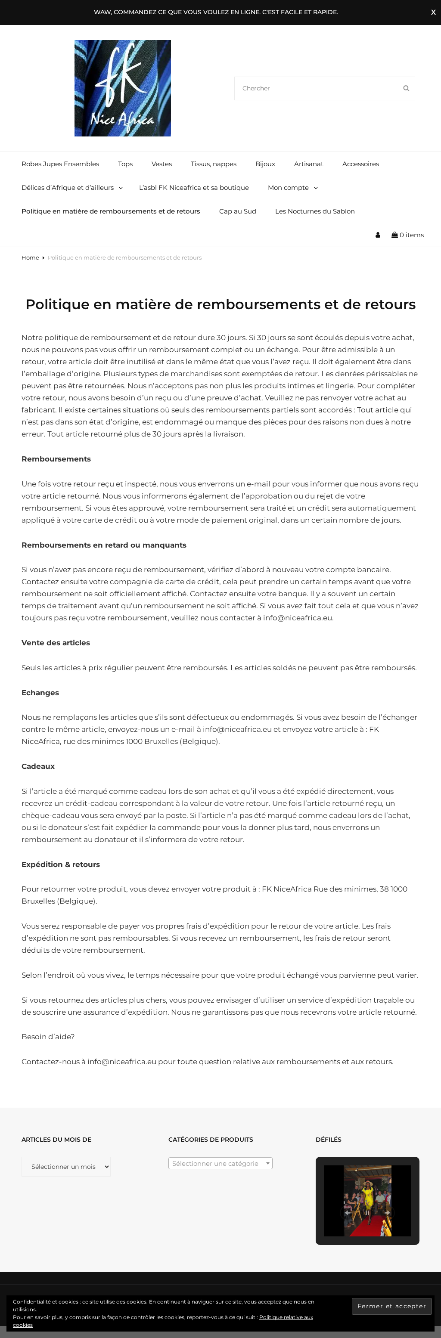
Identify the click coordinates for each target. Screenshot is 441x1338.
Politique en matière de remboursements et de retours (111, 211)
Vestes (162, 164)
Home (30, 257)
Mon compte (288, 187)
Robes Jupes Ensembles (60, 164)
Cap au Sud (237, 211)
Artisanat (308, 164)
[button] (347, 1212)
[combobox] (220, 1163)
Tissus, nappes (213, 164)
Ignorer (433, 12)
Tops (125, 164)
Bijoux (265, 164)
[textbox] (220, 1164)
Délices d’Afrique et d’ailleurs (68, 187)
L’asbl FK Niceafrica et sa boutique (194, 187)
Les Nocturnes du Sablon (315, 211)
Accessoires (360, 164)
